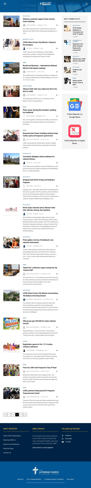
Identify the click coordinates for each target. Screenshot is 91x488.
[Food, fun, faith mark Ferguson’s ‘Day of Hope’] (11, 370)
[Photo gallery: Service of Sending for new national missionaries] (11, 242)
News (24, 62)
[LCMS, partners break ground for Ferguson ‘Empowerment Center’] (11, 393)
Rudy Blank (29, 186)
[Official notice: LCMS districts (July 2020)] (67, 59)
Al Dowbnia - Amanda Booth (34, 299)
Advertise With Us (9, 440)
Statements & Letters (77, 41)
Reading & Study (28, 39)
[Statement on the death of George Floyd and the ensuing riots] (67, 43)
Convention (27, 153)
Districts (76, 56)
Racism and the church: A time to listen (78, 83)
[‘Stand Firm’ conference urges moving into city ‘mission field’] (11, 270)
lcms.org (20, 479)
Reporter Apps (8, 448)
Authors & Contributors (11, 444)
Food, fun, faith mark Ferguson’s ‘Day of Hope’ (40, 368)
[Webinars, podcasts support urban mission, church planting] (11, 21)
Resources (26, 16)
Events (25, 341)
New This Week (27, 86)
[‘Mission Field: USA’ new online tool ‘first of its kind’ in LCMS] (11, 91)
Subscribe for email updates (43, 447)
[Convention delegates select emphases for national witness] (11, 158)
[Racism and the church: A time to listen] (67, 81)
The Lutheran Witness (34, 479)
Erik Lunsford (30, 116)
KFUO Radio (70, 479)
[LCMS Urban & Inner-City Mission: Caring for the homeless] (11, 44)
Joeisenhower (30, 350)
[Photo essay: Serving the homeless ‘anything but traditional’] (11, 112)
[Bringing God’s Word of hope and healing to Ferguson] (11, 182)
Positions (76, 67)
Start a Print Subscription (12, 436)
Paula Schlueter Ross (32, 139)
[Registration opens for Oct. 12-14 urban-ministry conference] (11, 347)
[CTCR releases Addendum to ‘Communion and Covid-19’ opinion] (67, 28)
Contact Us (7, 453)
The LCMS (29, 48)
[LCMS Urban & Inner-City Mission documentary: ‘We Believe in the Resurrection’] (11, 295)
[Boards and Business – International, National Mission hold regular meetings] (11, 68)
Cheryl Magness (31, 25)
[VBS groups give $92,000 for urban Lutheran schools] (11, 323)
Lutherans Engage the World (54, 479)
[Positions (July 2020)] (67, 70)
